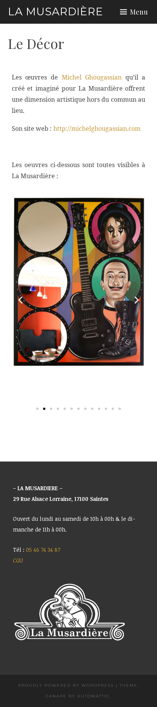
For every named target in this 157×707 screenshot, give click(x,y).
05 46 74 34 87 (43, 549)
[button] (20, 300)
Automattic (93, 696)
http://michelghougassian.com (97, 128)
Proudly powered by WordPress (66, 685)
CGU (18, 560)
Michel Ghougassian (92, 77)
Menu (139, 11)
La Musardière (55, 11)
